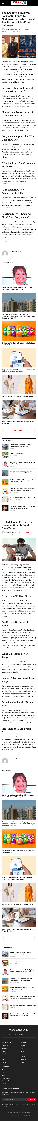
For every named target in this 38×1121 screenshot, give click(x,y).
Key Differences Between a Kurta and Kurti (17, 396)
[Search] (35, 3)
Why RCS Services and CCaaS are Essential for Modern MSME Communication (18, 371)
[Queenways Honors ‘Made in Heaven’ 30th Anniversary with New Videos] (5, 508)
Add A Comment (19, 430)
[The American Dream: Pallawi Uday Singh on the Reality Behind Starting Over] (19, 275)
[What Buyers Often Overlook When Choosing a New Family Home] (5, 447)
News (27, 29)
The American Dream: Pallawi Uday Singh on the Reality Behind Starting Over (18, 288)
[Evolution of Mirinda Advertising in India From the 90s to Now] (19, 331)
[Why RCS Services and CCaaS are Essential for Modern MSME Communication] (19, 357)
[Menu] (3, 3)
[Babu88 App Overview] (5, 455)
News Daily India (11, 29)
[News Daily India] (19, 3)
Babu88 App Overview (16, 453)
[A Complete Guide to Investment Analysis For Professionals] (19, 409)
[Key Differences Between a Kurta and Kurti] (19, 384)
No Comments (7, 31)
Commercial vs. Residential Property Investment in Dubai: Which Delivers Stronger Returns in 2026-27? (18, 316)
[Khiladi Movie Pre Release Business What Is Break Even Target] (19, 549)
